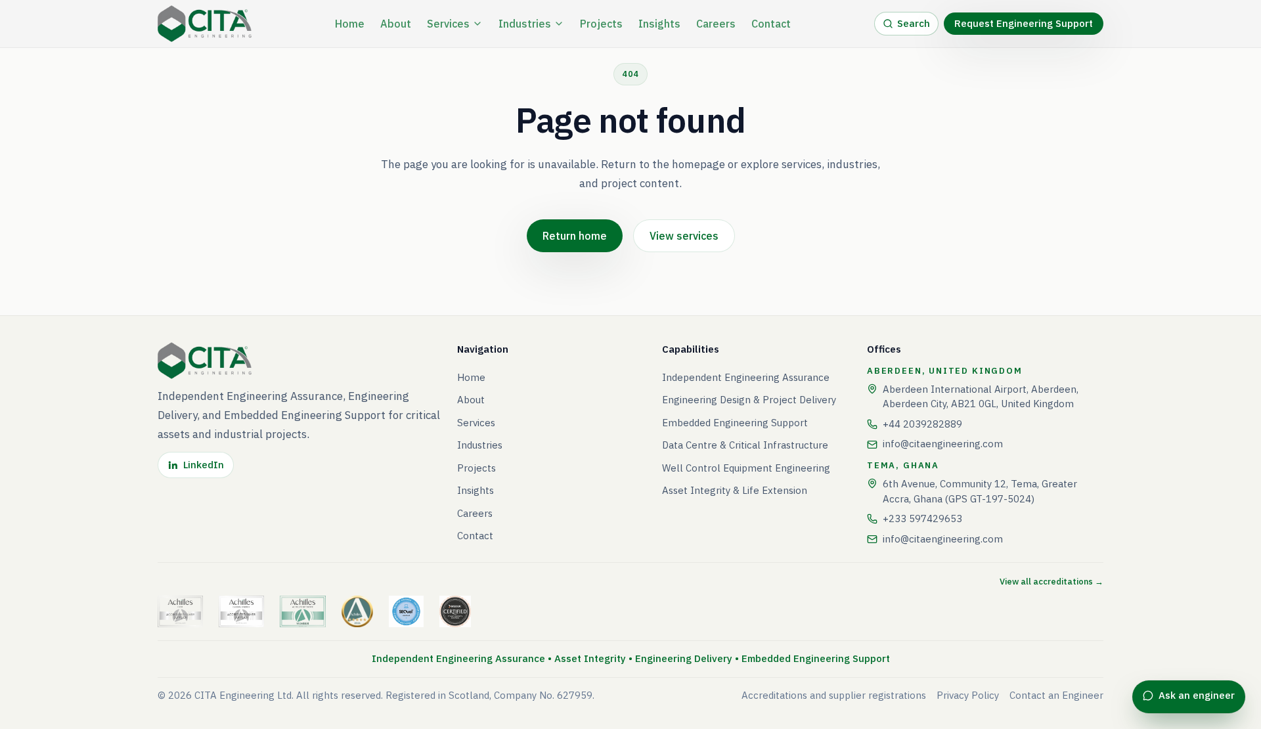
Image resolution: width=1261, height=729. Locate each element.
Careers (716, 23)
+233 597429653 (922, 518)
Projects (601, 23)
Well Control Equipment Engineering (746, 468)
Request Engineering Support (1023, 23)
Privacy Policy (968, 695)
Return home (574, 235)
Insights (659, 23)
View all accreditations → (1051, 581)
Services (448, 23)
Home (350, 23)
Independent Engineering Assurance (746, 377)
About (395, 23)
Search (913, 23)
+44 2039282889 (922, 424)
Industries (524, 23)
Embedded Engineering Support (735, 422)
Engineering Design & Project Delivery (749, 399)
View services (684, 235)
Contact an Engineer (1056, 695)
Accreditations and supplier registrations (833, 695)
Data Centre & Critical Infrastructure (745, 445)
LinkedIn (203, 464)
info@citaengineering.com (943, 443)
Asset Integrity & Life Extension (734, 490)
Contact (771, 23)
